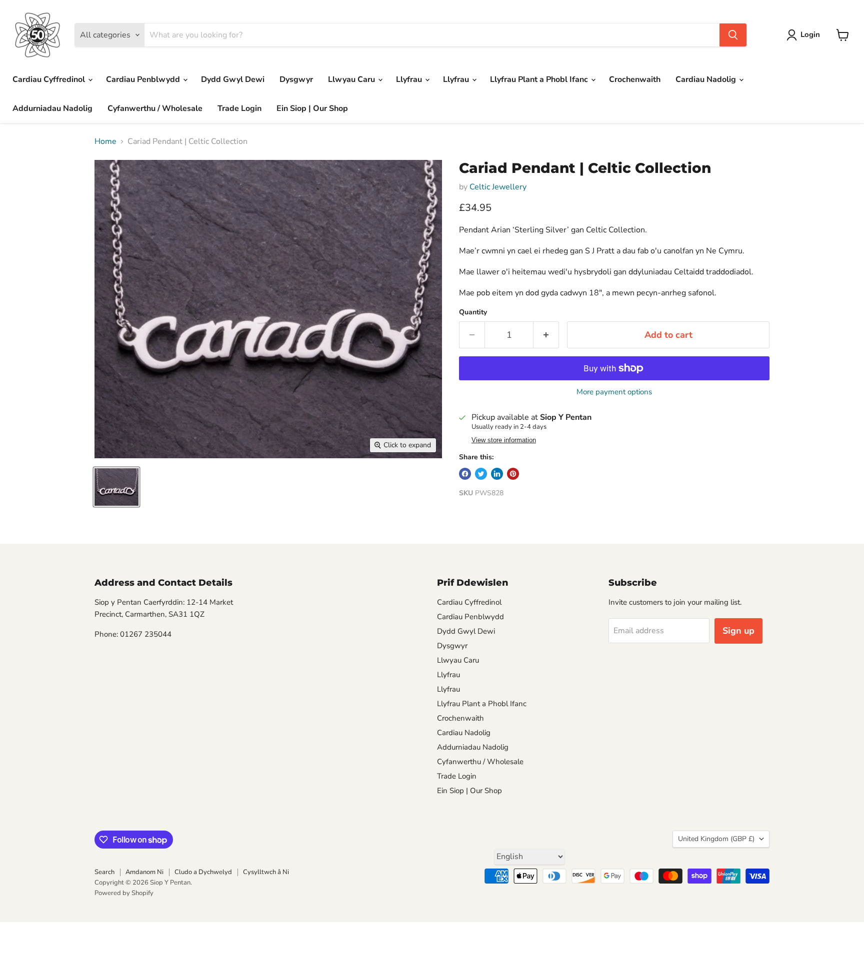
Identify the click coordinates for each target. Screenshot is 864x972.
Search (104, 872)
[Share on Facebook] (465, 474)
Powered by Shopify (124, 893)
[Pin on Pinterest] (513, 474)
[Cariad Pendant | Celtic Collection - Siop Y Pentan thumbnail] (117, 487)
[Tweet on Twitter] (481, 474)
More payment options (614, 392)
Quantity (473, 312)
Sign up (738, 631)
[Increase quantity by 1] (546, 335)
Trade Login (240, 108)
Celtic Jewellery (498, 186)
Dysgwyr (296, 79)
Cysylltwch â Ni (266, 872)
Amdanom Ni (145, 872)
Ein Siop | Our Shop (312, 108)
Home (105, 141)
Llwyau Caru (352, 79)
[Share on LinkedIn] (497, 474)
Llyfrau (410, 79)
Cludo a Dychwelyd (203, 872)
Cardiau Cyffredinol (49, 79)
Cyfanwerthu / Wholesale (155, 108)
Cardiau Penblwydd (144, 79)
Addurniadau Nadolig (52, 108)
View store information (504, 440)
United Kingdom (716, 839)
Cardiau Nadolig (707, 79)
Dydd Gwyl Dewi (232, 79)
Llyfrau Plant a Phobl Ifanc (540, 79)
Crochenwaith (634, 79)
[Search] (733, 34)
